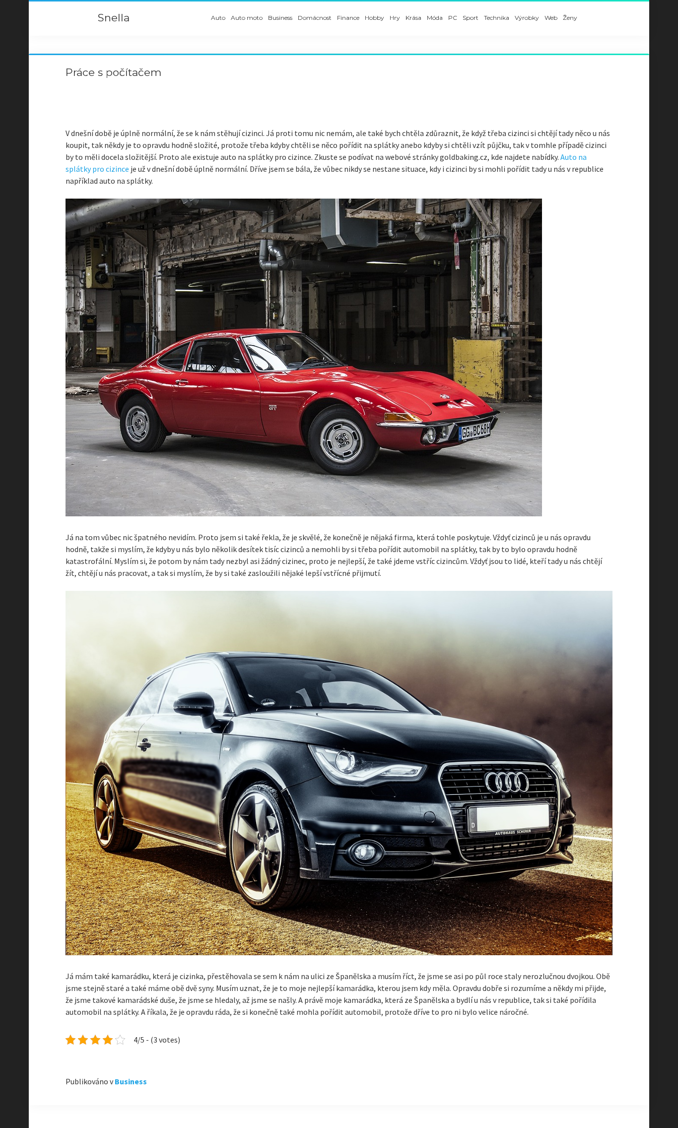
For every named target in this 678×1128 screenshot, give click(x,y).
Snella (114, 17)
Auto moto (247, 17)
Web (550, 17)
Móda (435, 17)
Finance (348, 17)
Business (280, 17)
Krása (413, 17)
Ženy (570, 17)
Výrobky (527, 17)
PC (452, 17)
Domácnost (315, 17)
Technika (496, 17)
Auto (218, 17)
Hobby (374, 17)
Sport (470, 17)
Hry (395, 17)
